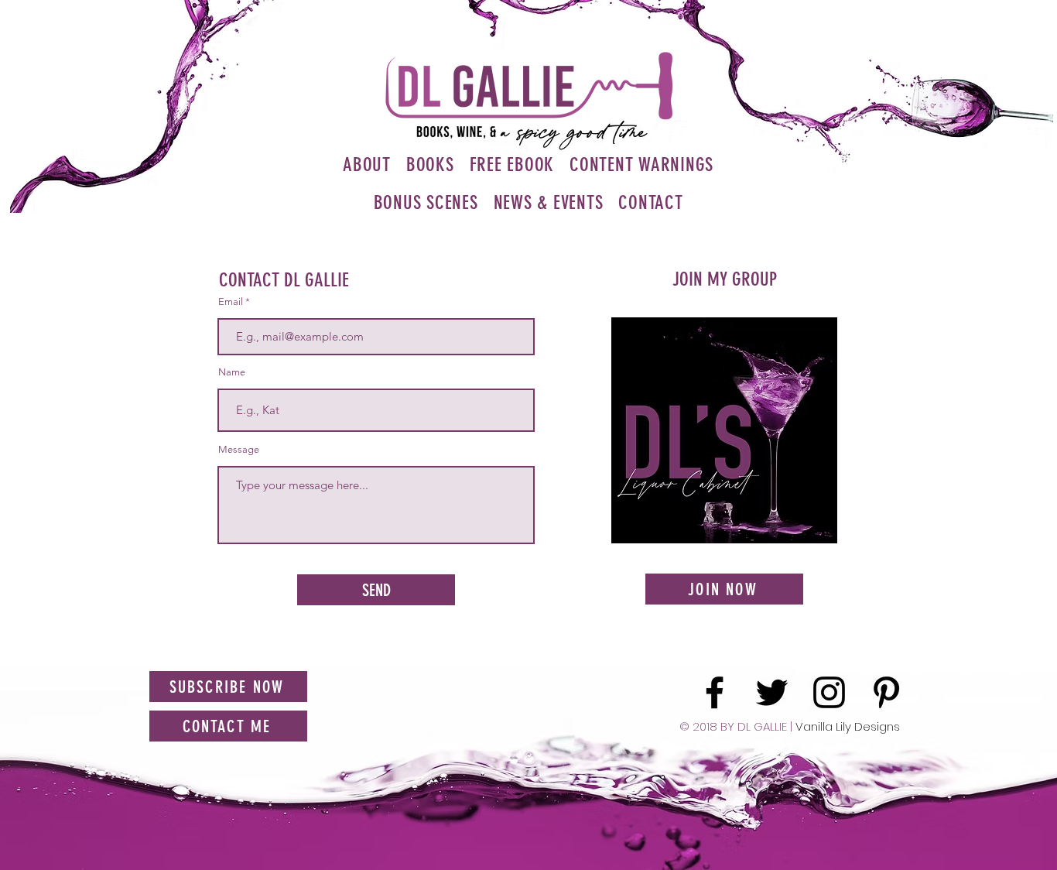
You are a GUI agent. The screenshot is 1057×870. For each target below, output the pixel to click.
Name (231, 372)
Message (238, 449)
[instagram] (829, 692)
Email (230, 301)
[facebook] (714, 692)
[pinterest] (886, 692)
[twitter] (772, 692)
